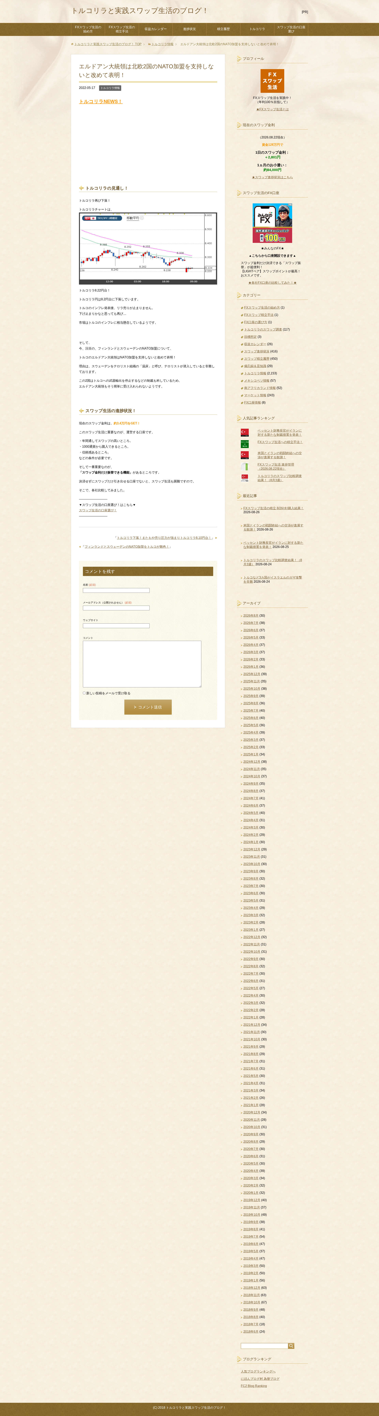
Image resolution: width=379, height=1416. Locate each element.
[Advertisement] (148, 145)
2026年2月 (251, 659)
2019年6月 (251, 1244)
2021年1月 (251, 1105)
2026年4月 (251, 644)
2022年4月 (251, 995)
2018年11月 (251, 1295)
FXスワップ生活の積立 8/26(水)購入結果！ (273, 508)
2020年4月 (251, 1171)
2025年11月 (251, 681)
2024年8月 (251, 791)
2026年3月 (251, 652)
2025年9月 (251, 696)
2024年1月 (251, 842)
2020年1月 (251, 1192)
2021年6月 (251, 1068)
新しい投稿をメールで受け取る (108, 693)
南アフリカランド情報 (260, 388)
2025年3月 (251, 739)
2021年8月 (251, 1054)
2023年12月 (251, 849)
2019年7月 (251, 1236)
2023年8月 (251, 878)
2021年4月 (251, 1083)
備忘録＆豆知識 (255, 366)
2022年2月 (251, 1010)
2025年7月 (251, 710)
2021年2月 (251, 1097)
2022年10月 (251, 951)
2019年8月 (251, 1229)
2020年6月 (251, 1156)
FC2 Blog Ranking (254, 1386)
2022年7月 (251, 973)
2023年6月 (251, 893)
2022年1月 (251, 1017)
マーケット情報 (255, 395)
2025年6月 (251, 718)
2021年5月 (251, 1076)
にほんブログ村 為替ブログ (260, 1378)
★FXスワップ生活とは (272, 109)
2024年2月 (251, 834)
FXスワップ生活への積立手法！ (280, 442)
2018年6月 (251, 1331)
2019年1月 (251, 1280)
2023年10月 (251, 864)
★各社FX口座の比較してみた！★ (272, 282)
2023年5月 (251, 900)
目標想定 (250, 336)
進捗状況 (189, 29)
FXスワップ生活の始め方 (88, 29)
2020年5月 (251, 1163)
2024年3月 (251, 827)
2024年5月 (251, 813)
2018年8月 (251, 1317)
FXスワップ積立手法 (259, 315)
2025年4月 (251, 732)
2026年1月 (251, 666)
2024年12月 (251, 761)
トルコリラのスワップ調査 (263, 329)
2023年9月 (251, 871)
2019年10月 (251, 1214)
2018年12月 (251, 1287)
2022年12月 (251, 937)
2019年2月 (251, 1273)
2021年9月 (251, 1046)
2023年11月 (251, 856)
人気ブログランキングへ (258, 1371)
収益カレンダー (156, 29)
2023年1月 (251, 929)
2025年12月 (251, 674)
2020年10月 (251, 1127)
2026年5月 (251, 637)
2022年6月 (251, 981)
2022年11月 (251, 944)
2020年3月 (251, 1178)
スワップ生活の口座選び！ (98, 510)
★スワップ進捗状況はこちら (272, 177)
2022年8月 (251, 966)
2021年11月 (251, 1032)
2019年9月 (251, 1222)
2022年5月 (251, 988)
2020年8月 (251, 1141)
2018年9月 (251, 1309)
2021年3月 (251, 1090)
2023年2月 (251, 922)
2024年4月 (251, 820)
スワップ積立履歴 (256, 358)
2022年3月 (251, 1002)
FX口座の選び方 (255, 322)
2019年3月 (251, 1266)
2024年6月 (251, 805)
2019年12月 (251, 1200)
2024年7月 (251, 798)
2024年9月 (251, 783)
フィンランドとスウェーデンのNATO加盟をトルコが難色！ (127, 546)
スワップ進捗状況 (256, 351)
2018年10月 (251, 1302)
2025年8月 (251, 703)
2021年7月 (251, 1061)
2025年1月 (251, 754)
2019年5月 (251, 1251)
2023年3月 (251, 915)
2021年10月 (251, 1039)
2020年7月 (251, 1149)
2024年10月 (251, 776)
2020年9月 (251, 1134)
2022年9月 (251, 959)
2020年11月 (251, 1119)
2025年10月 (251, 688)
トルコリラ (257, 29)
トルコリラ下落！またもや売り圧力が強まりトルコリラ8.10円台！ (164, 537)
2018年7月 (251, 1324)
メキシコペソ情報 (256, 380)
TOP (108, 44)
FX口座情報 (252, 402)
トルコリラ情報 (110, 87)
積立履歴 (223, 29)
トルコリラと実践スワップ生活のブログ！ (140, 11)
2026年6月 (251, 630)
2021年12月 (251, 1024)
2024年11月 (251, 769)
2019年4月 (251, 1258)
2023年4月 (251, 908)
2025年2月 (251, 747)
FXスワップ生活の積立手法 (122, 29)
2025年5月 (251, 725)
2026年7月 (251, 623)
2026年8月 (251, 615)
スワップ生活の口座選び (291, 29)
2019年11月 (251, 1207)
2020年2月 (251, 1185)
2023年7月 (251, 886)
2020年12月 (251, 1112)
